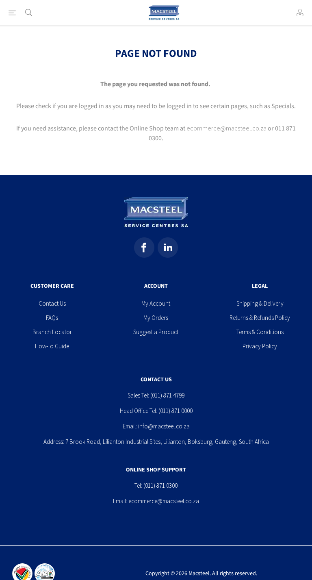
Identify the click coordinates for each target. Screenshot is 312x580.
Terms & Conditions (260, 332)
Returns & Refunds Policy (260, 317)
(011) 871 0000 (175, 411)
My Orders (155, 317)
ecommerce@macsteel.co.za (226, 128)
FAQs (52, 317)
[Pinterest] (168, 247)
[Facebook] (144, 247)
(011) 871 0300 (160, 485)
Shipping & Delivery (260, 303)
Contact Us (52, 303)
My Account (155, 303)
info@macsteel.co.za (164, 426)
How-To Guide (52, 346)
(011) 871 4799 (167, 395)
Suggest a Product (155, 332)
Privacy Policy (260, 346)
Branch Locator (52, 332)
